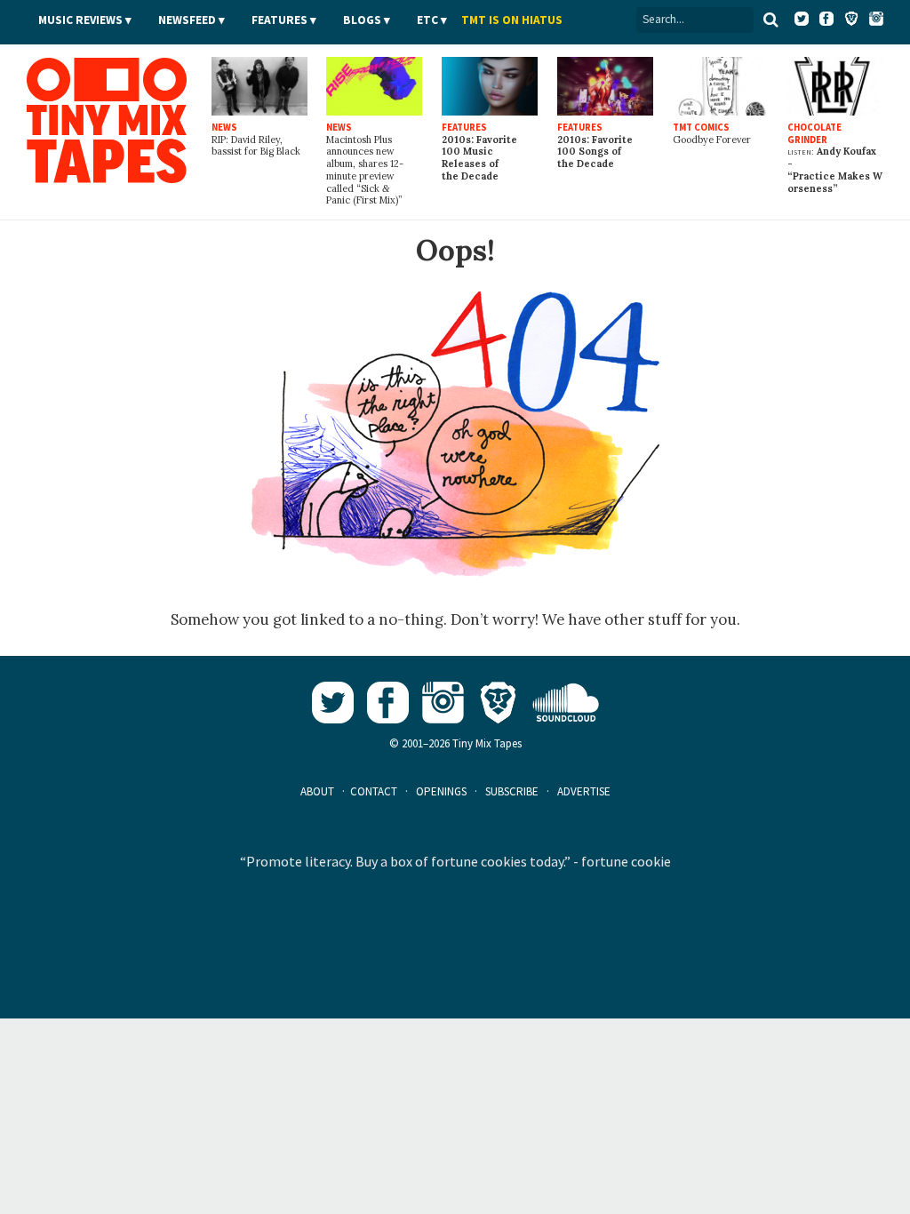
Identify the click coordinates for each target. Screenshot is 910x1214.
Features (279, 20)
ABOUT (317, 791)
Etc (427, 20)
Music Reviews (80, 20)
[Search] (770, 20)
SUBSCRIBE (512, 791)
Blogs (362, 20)
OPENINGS (441, 791)
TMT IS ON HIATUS (512, 20)
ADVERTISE (584, 791)
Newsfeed (187, 20)
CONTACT (373, 791)
